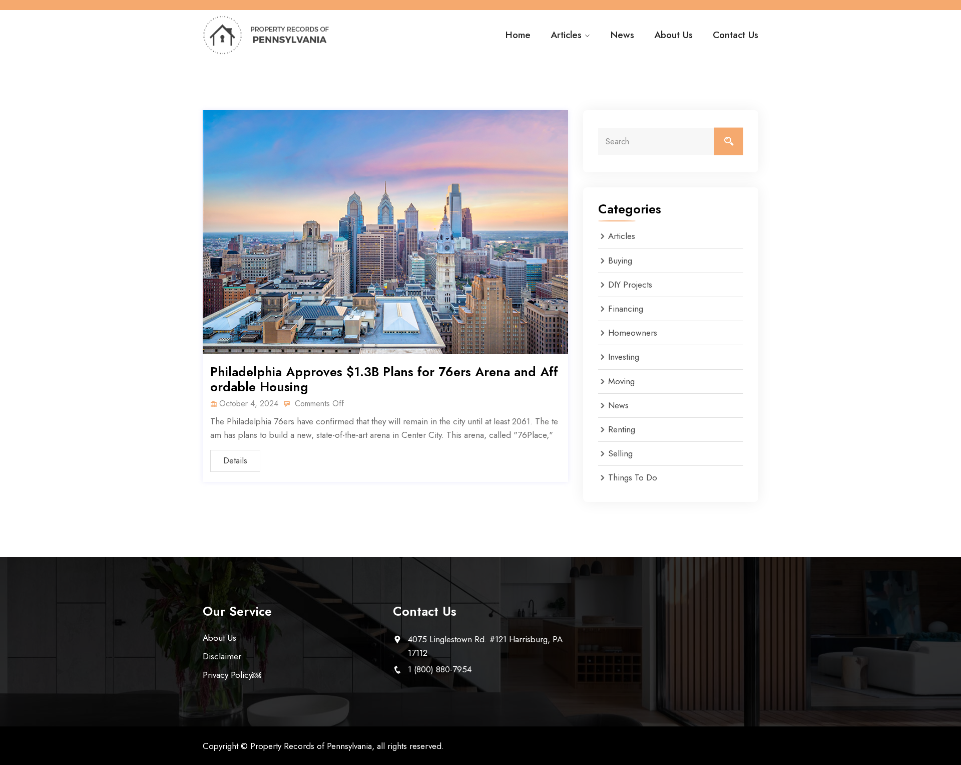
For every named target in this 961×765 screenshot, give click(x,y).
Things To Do (632, 477)
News (622, 35)
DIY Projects (630, 285)
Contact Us (735, 35)
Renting (621, 429)
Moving (621, 381)
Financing (625, 309)
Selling (620, 453)
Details (235, 460)
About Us (673, 35)
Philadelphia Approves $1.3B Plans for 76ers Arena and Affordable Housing (384, 379)
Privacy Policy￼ (232, 675)
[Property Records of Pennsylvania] (266, 35)
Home (518, 35)
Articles (566, 35)
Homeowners (632, 333)
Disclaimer (222, 656)
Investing (623, 357)
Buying (620, 260)
